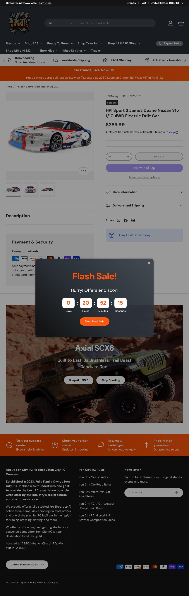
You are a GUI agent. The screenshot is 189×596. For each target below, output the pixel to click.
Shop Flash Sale (94, 321)
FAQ (143, 3)
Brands (131, 3)
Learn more (44, 3)
